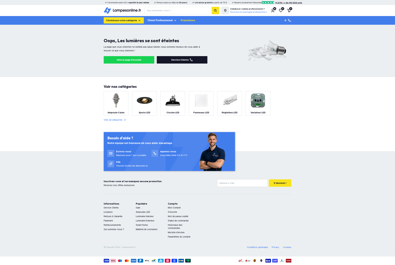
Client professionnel (160, 20)
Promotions (188, 20)
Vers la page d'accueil (129, 59)
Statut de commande (178, 220)
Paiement (108, 220)
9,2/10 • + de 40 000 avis (288, 2)
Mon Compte (174, 207)
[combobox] (178, 10)
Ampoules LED (143, 212)
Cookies (287, 247)
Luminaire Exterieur (145, 220)
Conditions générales (257, 247)
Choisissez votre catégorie (121, 20)
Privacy (275, 247)
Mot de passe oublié (178, 216)
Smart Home (142, 225)
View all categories (113, 119)
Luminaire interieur (145, 216)
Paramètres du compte (179, 236)
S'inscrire (172, 212)
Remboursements (112, 225)
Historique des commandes (175, 226)
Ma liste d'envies (176, 232)
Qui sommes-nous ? (114, 229)
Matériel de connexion (147, 229)
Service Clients (180, 59)
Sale (138, 207)
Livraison (108, 212)
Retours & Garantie (113, 216)
